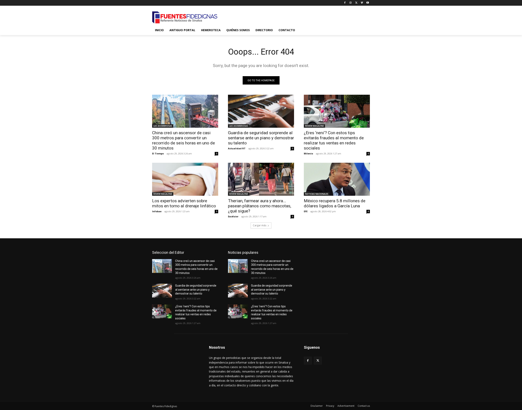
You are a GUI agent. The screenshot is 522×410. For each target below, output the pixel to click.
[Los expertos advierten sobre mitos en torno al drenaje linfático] (185, 179)
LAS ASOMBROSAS (162, 125)
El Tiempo (158, 153)
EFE (305, 211)
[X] (356, 3)
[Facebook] (345, 3)
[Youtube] (367, 3)
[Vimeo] (361, 3)
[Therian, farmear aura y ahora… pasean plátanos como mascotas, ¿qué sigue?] (261, 179)
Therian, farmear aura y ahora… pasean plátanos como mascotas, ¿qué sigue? (259, 205)
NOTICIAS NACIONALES (316, 193)
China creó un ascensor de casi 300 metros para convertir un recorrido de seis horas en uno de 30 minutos (183, 140)
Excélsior (233, 216)
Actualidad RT (237, 148)
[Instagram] (350, 3)
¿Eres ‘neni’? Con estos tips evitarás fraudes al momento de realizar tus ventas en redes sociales (334, 140)
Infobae (156, 211)
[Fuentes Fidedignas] (184, 17)
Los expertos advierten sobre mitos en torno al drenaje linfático (184, 203)
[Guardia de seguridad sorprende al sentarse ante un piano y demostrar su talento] (261, 111)
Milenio (308, 153)
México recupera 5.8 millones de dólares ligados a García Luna (334, 203)
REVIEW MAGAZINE (314, 125)
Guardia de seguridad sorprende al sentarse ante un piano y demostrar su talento (261, 137)
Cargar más (259, 225)
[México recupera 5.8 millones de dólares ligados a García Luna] (337, 179)
